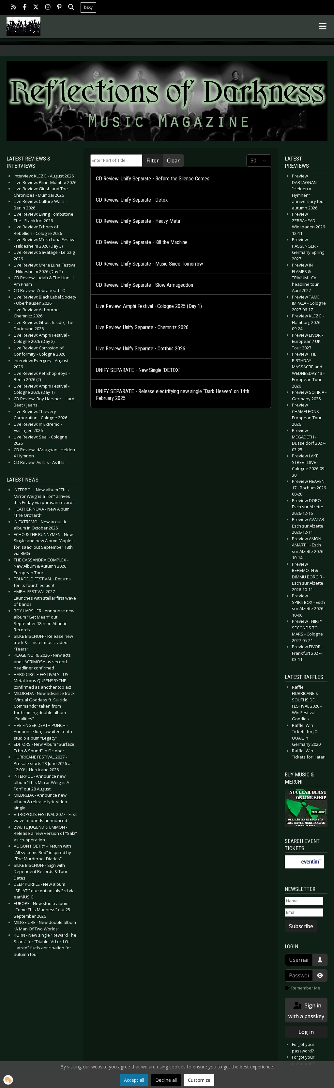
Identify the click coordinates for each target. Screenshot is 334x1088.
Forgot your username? (303, 1060)
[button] (8, 1080)
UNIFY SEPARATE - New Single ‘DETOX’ (138, 370)
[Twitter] (36, 7)
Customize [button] (199, 1080)
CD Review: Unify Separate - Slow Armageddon (144, 285)
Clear (173, 160)
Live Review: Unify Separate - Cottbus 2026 (140, 348)
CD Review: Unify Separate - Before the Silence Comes (152, 179)
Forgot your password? (303, 1047)
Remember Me (305, 988)
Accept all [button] (134, 1080)
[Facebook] (24, 7)
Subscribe (301, 926)
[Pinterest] (59, 7)
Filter (152, 160)
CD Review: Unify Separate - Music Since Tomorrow (149, 264)
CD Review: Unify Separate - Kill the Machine (142, 242)
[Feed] (13, 7)
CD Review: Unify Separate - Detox (132, 200)
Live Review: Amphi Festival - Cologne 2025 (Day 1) (149, 306)
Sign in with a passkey (306, 1011)
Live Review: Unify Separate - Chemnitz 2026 (142, 327)
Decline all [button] (166, 1080)
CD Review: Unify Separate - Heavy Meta (138, 221)
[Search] (71, 7)
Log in (306, 1031)
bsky (88, 7)
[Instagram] (48, 7)
